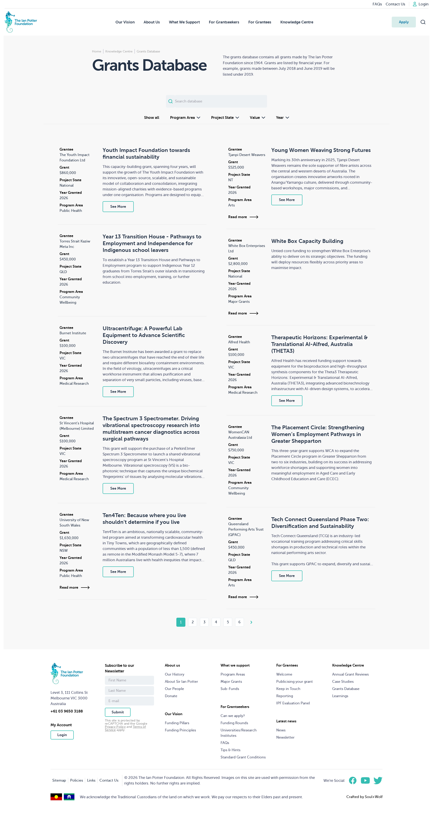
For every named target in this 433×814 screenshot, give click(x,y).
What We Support (184, 22)
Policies (76, 780)
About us (172, 665)
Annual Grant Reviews (350, 674)
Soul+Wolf (373, 797)
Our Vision (125, 22)
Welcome (284, 674)
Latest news (286, 721)
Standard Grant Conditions (243, 757)
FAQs (225, 743)
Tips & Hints (230, 750)
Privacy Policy (115, 726)
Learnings (340, 696)
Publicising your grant (294, 682)
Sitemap (59, 780)
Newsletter (285, 737)
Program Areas (233, 674)
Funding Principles (180, 730)
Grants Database (345, 689)
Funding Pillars (177, 723)
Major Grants (231, 682)
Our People (174, 689)
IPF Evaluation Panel (293, 703)
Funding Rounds (234, 723)
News (281, 730)
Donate (171, 696)
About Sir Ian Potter (181, 682)
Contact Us (108, 780)
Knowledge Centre (296, 22)
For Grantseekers (224, 22)
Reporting (284, 696)
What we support (235, 665)
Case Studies (343, 682)
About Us (152, 22)
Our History (174, 674)
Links (91, 780)
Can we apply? (233, 716)
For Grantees (259, 22)
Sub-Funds (230, 689)
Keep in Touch (288, 689)
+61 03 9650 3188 (67, 711)
